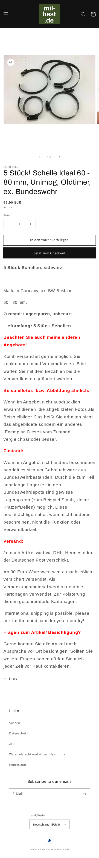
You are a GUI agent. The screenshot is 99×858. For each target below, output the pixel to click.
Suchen (14, 723)
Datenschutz (18, 733)
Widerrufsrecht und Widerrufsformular (38, 754)
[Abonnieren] (85, 794)
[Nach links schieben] (39, 157)
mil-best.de (43, 849)
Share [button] (13, 678)
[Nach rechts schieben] (60, 157)
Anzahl (7, 215)
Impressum (17, 764)
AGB (12, 744)
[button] (6, 14)
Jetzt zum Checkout (50, 253)
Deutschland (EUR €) (46, 824)
